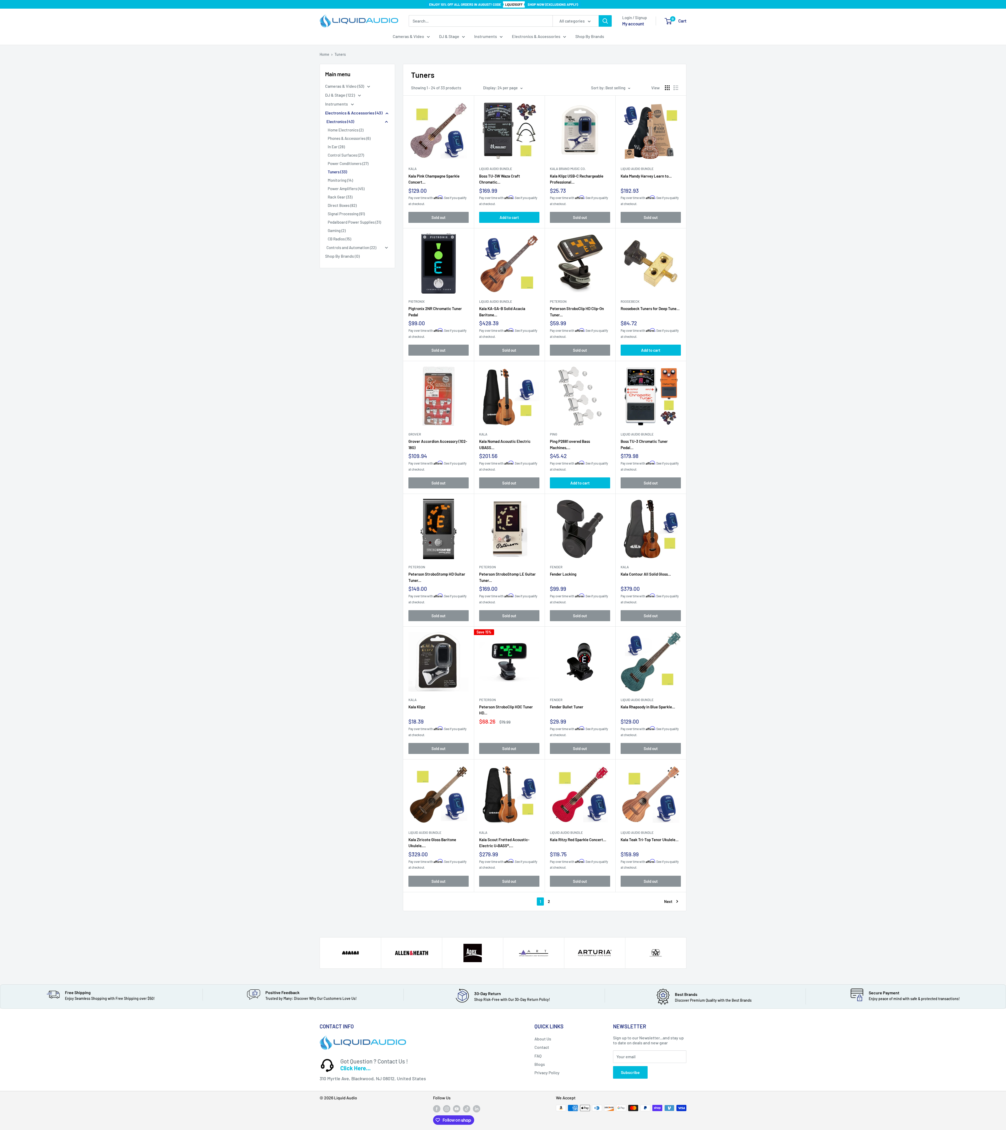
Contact (541, 1047)
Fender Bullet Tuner (566, 706)
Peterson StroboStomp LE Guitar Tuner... (507, 577)
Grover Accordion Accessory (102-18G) (437, 444)
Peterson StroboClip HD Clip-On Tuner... (577, 311)
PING (553, 434)
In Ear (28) (336, 146)
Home (324, 54)
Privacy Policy (547, 1072)
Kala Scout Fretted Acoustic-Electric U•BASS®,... (504, 842)
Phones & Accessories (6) (349, 138)
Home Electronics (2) (345, 130)
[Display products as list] (676, 87)
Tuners (340, 54)
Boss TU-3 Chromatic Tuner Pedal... (644, 444)
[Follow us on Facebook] (436, 1108)
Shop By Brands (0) (342, 255)
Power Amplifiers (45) (346, 188)
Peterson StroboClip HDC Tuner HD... (506, 709)
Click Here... (355, 1068)
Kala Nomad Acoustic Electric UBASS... (505, 444)
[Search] (605, 21)
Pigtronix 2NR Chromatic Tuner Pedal (435, 311)
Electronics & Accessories (536, 36)
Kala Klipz (416, 706)
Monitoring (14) (340, 180)
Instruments (485, 36)
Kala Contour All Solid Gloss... (646, 574)
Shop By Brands (589, 36)
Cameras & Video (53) (345, 86)
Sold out (438, 217)
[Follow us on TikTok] (466, 1108)
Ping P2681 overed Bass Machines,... (570, 444)
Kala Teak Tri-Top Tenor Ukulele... (650, 839)
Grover (414, 434)
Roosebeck (630, 301)
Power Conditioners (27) (348, 163)
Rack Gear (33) (340, 197)
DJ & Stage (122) (340, 94)
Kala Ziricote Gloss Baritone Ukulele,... (432, 842)
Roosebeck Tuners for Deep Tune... (650, 308)
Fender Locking (563, 574)
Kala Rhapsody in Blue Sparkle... (648, 706)
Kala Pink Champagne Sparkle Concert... (434, 179)
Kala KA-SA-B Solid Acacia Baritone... (502, 311)
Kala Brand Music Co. (568, 169)
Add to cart (509, 217)
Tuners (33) (337, 171)
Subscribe (630, 1072)
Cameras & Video (408, 36)
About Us (542, 1038)
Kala (412, 169)
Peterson (558, 301)
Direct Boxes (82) (342, 205)
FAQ (538, 1055)
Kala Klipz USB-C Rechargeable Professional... (576, 179)
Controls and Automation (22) (351, 247)
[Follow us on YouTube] (456, 1108)
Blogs (539, 1064)
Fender (556, 567)
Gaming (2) (337, 230)
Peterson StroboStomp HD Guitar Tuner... (436, 577)
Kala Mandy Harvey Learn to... (646, 176)
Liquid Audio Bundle (495, 169)
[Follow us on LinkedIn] (476, 1108)
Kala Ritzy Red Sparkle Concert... (578, 839)
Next (668, 901)
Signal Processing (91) (346, 213)
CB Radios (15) (339, 238)
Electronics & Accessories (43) (354, 112)
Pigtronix (416, 301)
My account (633, 23)
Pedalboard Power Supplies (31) (354, 222)
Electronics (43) (340, 121)
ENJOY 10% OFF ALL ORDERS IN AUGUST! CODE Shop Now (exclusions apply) (503, 4)
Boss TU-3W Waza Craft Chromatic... (499, 179)
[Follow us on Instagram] (446, 1108)
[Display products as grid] (667, 87)
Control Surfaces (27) (346, 155)
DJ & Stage (449, 36)
